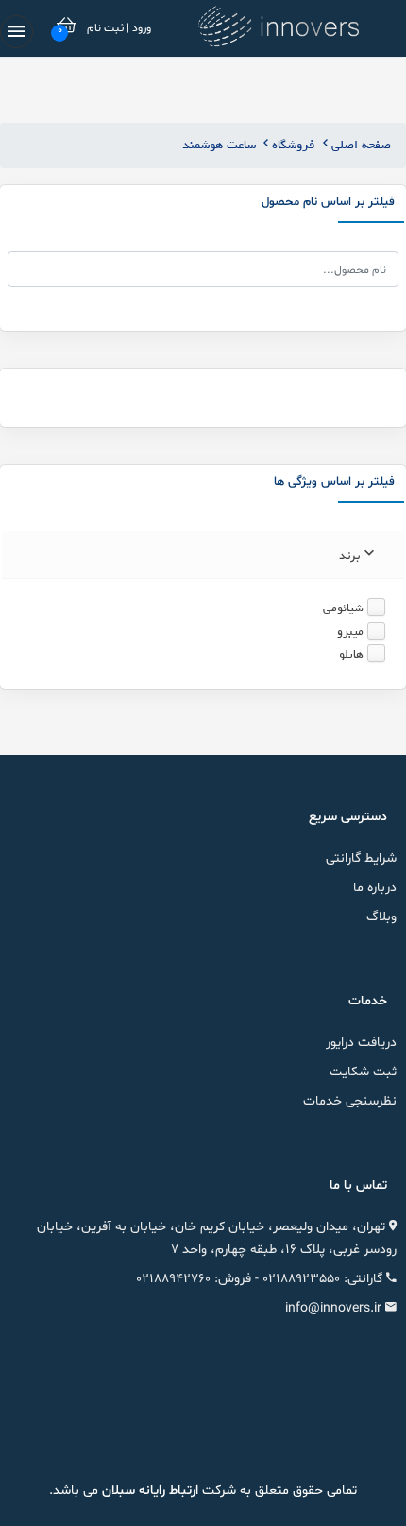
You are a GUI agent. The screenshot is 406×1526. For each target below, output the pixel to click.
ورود (140, 28)
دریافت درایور (361, 1043)
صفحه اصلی (359, 145)
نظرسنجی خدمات (350, 1101)
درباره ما (375, 888)
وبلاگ (381, 917)
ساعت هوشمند (219, 145)
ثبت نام (105, 28)
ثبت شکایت (363, 1072)
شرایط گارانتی (361, 858)
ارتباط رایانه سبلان (148, 1491)
